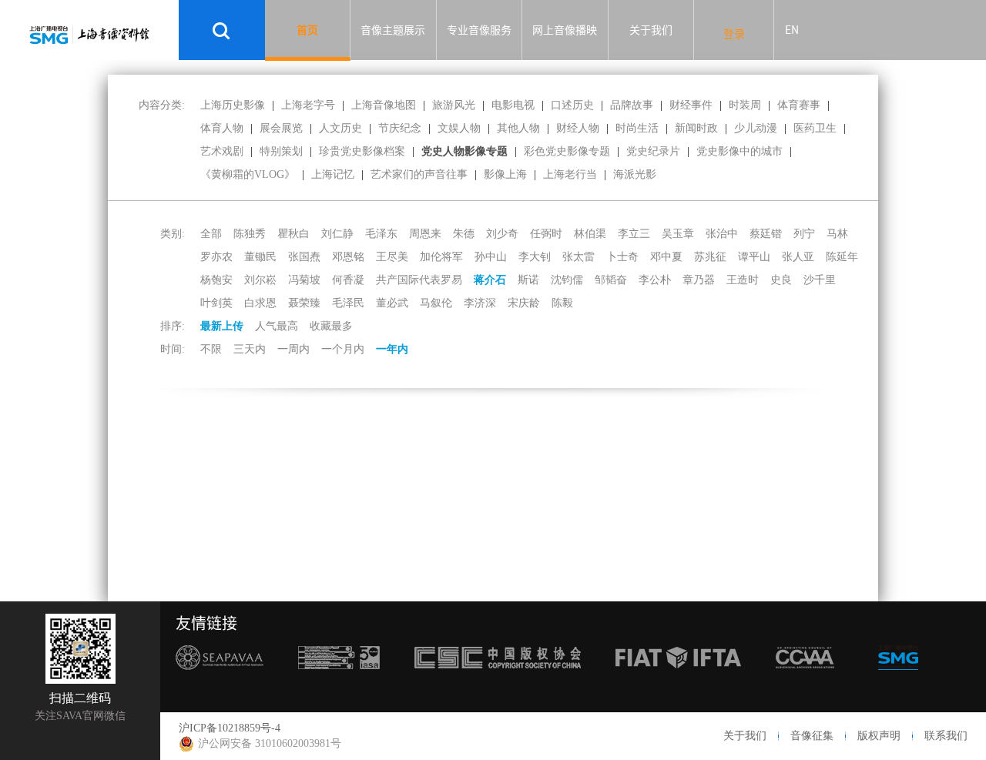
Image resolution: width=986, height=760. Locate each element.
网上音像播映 (564, 30)
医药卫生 (815, 128)
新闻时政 (696, 128)
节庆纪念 (399, 128)
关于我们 (650, 30)
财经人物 (577, 128)
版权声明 (878, 736)
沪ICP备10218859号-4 (229, 728)
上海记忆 (332, 174)
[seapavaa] (219, 678)
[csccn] (497, 678)
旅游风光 (453, 105)
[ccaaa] (805, 678)
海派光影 (634, 174)
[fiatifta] (678, 678)
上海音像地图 (383, 105)
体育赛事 (798, 105)
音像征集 (811, 736)
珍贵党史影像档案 (362, 151)
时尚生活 (637, 128)
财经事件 (691, 105)
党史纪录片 (653, 151)
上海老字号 (308, 105)
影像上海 (505, 174)
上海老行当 (570, 174)
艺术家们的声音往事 (419, 174)
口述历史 (572, 105)
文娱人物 (459, 128)
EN (792, 30)
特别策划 (281, 151)
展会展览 (281, 128)
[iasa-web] (339, 678)
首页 (307, 30)
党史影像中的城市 (739, 151)
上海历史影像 (232, 105)
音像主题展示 (393, 30)
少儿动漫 (755, 128)
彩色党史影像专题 (567, 151)
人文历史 (340, 128)
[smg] (898, 678)
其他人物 (518, 128)
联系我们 (946, 736)
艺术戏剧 (221, 151)
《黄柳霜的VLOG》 (247, 174)
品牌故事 (631, 105)
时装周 (745, 105)
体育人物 (221, 128)
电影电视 (513, 105)
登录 (734, 33)
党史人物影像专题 (464, 151)
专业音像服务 (479, 30)
